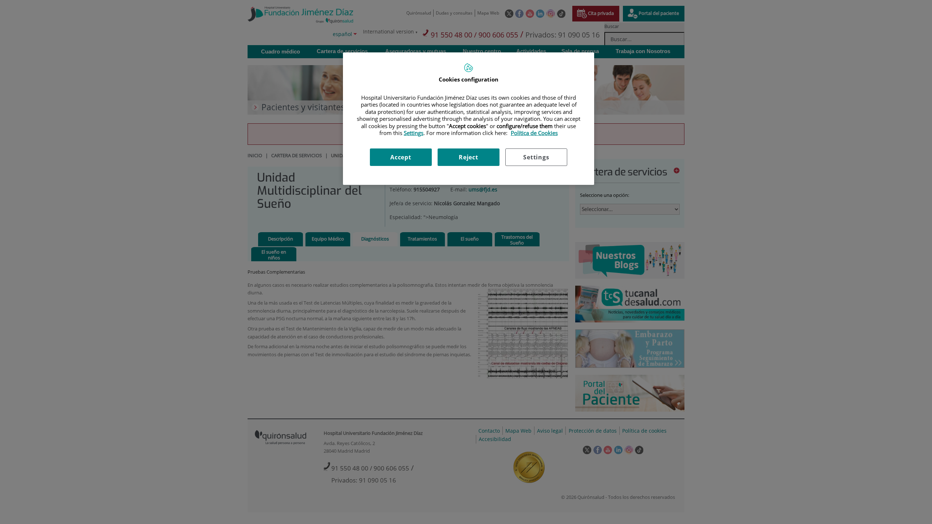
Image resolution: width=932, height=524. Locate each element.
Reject (468, 157)
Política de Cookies (534, 132)
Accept (400, 157)
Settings (536, 157)
